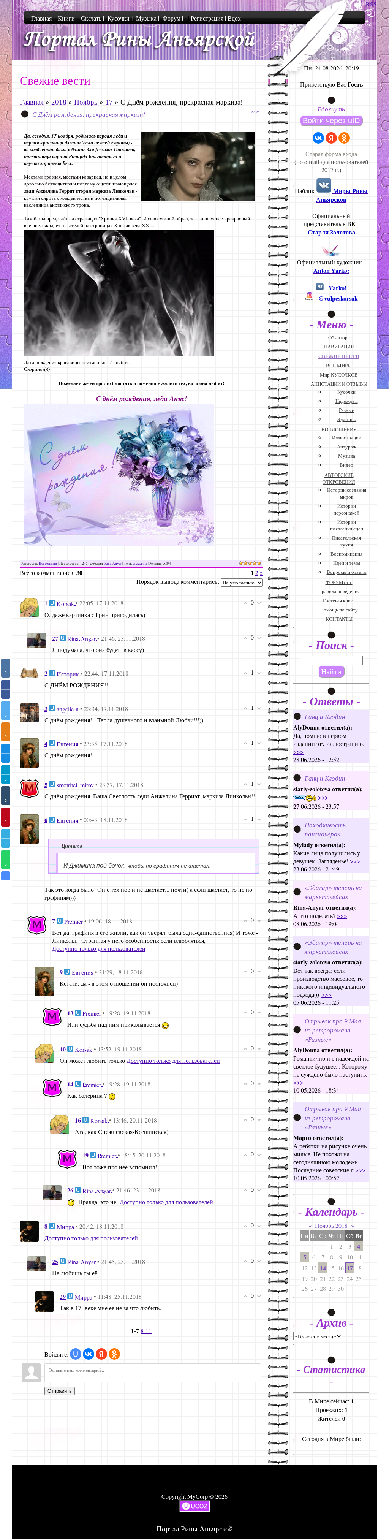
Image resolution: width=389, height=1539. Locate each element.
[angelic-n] (29, 712)
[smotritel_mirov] (29, 788)
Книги (66, 18)
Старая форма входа (331, 154)
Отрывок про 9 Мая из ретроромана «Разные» (333, 1029)
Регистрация (207, 18)
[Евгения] (29, 752)
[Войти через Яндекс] (101, 1354)
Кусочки (119, 18)
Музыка (146, 18)
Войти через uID (331, 120)
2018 (58, 102)
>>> (298, 751)
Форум (171, 18)
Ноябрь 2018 (331, 1225)
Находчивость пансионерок (325, 829)
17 (109, 102)
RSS (371, 4)
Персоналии (48, 563)
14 (323, 1268)
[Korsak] (29, 606)
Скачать (91, 18)
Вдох (234, 18)
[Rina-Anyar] (36, 640)
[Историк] (29, 672)
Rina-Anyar (113, 563)
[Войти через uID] (75, 1354)
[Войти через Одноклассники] (114, 1354)
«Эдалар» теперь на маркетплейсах (333, 892)
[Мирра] (29, 1230)
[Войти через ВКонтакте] (88, 1354)
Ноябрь (86, 102)
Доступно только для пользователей (98, 948)
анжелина (140, 563)
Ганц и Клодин (325, 716)
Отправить (59, 1391)
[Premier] (36, 924)
